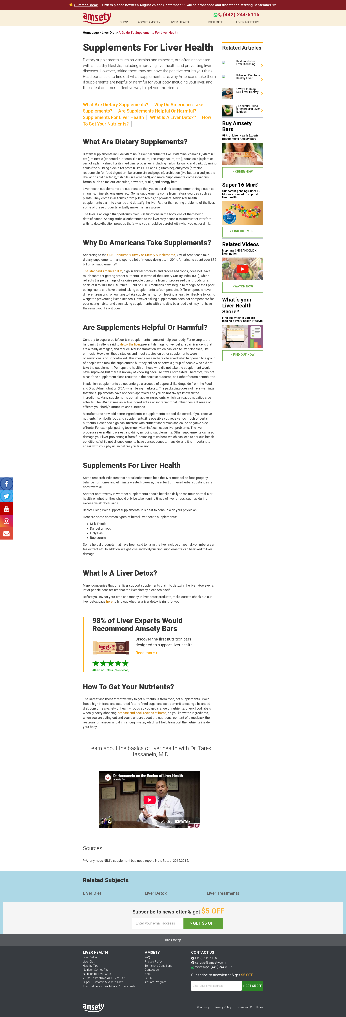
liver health (180, 22)
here (109, 601)
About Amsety (149, 22)
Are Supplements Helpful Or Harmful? (157, 111)
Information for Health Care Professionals (109, 986)
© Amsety (203, 1007)
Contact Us (152, 969)
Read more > (147, 653)
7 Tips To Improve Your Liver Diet (104, 978)
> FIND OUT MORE (242, 231)
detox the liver (130, 344)
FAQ (147, 957)
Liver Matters (247, 22)
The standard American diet (102, 271)
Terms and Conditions (158, 965)
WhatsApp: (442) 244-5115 (213, 967)
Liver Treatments (223, 893)
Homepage (91, 32)
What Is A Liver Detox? (173, 117)
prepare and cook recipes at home (142, 713)
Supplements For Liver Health (113, 117)
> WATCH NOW (242, 286)
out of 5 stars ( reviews (110, 670)
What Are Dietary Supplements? (115, 104)
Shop (148, 974)
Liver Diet (109, 32)
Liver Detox (156, 893)
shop (124, 22)
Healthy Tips (90, 965)
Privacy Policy (154, 961)
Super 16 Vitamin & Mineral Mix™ (103, 982)
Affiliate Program (155, 982)
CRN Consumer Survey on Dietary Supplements (141, 255)
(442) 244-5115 (241, 14)
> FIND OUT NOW (242, 354)
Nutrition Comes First (96, 969)
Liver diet (215, 22)
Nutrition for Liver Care (97, 974)
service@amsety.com (210, 962)
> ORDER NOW (243, 171)
